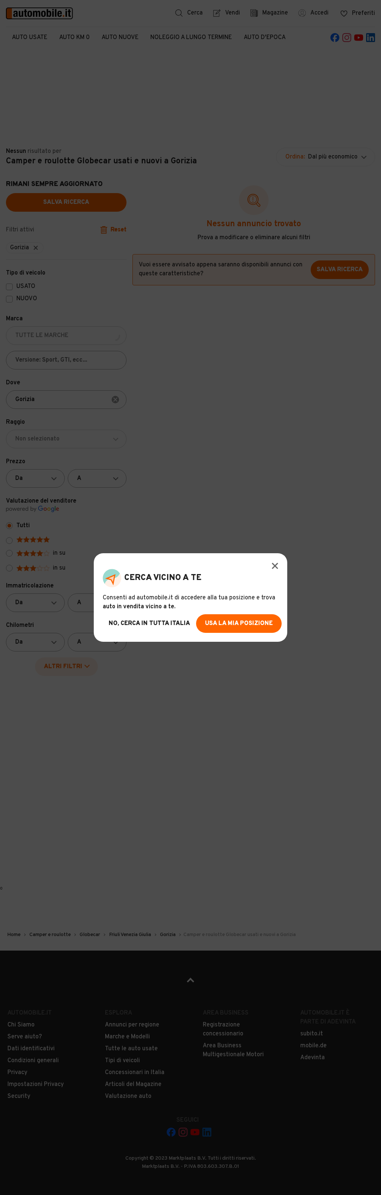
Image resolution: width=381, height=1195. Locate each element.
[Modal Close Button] (275, 565)
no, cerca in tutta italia (149, 623)
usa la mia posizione (239, 623)
